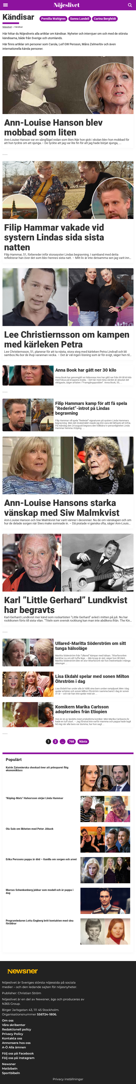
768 (72, 741)
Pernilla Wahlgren (53, 18)
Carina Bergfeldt (105, 18)
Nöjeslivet (7, 27)
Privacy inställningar (68, 1079)
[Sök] (130, 5)
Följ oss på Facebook (18, 1053)
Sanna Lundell (79, 18)
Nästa (83, 741)
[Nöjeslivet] (67, 5)
